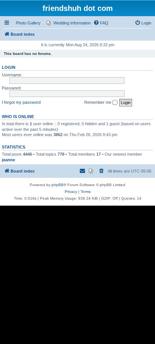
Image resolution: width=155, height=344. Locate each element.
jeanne (8, 160)
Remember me (98, 102)
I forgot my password (21, 102)
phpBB (58, 185)
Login (8, 67)
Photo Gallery (28, 23)
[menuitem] (69, 22)
